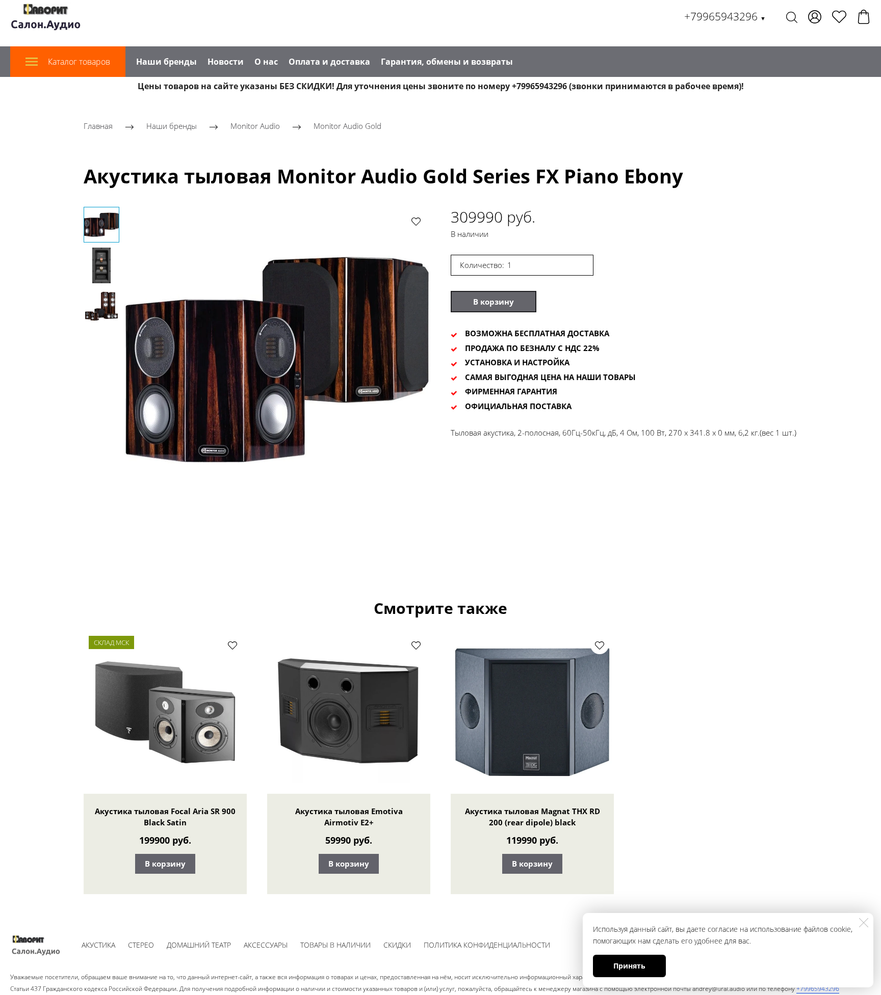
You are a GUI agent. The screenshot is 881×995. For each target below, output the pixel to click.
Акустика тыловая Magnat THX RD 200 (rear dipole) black (532, 816)
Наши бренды (166, 61)
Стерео (141, 945)
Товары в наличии (335, 945)
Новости (226, 61)
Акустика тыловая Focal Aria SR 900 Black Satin (165, 816)
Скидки (397, 945)
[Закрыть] (863, 922)
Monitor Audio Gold (347, 126)
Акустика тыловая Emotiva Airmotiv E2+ (349, 816)
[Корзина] (864, 17)
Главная (98, 126)
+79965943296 (725, 16)
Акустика (98, 945)
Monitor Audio (255, 126)
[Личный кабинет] (815, 17)
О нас (266, 61)
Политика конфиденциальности (487, 945)
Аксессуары (266, 945)
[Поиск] (791, 17)
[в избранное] (416, 221)
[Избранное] (839, 17)
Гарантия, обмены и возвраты (447, 61)
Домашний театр (199, 945)
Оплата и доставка (329, 61)
